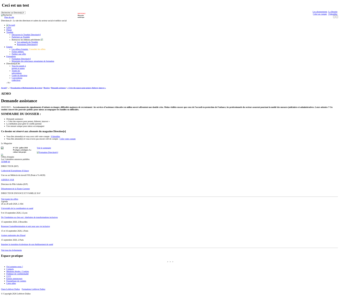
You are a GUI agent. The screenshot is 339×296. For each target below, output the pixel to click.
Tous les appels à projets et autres (19, 67)
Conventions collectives (17, 79)
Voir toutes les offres (9, 199)
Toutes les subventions (17, 72)
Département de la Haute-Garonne (15, 189)
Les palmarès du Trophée (27, 42)
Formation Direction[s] (21, 59)
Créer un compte (320, 14)
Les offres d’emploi (20, 49)
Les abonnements (320, 12)
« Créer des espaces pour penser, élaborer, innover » (86, 88)
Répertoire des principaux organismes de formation (33, 61)
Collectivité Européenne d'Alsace (15, 171)
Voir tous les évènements (11, 250)
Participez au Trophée (21, 37)
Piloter (9, 30)
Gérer (8, 27)
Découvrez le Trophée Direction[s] (26, 35)
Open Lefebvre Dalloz (10, 289)
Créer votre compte (68, 139)
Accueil (4, 88)
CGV (8, 276)
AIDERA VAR (7, 180)
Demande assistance (58, 88)
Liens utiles (11, 283)
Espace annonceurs (14, 278)
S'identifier (332, 14)
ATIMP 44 (5, 162)
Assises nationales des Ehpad (13, 235)
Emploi (9, 47)
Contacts (10, 269)
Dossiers (47, 88)
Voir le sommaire (44, 148)
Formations (11, 56)
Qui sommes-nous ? (14, 267)
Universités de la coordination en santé (17, 208)
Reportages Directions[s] (27, 44)
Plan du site (9, 17)
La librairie (332, 12)
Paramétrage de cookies (16, 281)
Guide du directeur (19, 75)
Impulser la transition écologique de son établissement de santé (27, 244)
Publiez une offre (19, 54)
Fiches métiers (18, 52)
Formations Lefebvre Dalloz (33, 289)
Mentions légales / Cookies (17, 271)
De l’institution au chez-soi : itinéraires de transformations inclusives (29, 217)
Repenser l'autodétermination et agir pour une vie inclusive (25, 226)
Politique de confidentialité (17, 274)
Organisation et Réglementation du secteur (26, 88)
